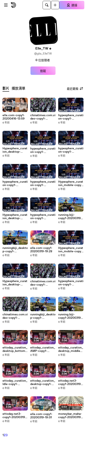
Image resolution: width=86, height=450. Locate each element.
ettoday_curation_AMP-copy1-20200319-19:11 (42, 349)
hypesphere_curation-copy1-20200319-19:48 (43, 216)
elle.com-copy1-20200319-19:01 (41, 415)
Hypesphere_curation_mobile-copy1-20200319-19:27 (70, 249)
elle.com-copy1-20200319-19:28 (41, 249)
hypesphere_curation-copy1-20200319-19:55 (70, 150)
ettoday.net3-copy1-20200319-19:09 (70, 382)
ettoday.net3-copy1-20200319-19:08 (14, 415)
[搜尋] (47, 5)
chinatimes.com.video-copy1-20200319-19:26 (43, 283)
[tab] (6, 88)
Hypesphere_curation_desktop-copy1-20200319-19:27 (15, 283)
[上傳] (55, 5)
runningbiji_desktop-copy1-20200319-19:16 (43, 316)
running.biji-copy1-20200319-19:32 (70, 216)
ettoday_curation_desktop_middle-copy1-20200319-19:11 (70, 349)
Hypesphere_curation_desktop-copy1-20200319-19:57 (15, 150)
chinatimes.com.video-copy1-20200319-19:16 (15, 316)
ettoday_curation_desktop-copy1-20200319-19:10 (42, 382)
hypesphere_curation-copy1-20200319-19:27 (70, 283)
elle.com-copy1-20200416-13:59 (14, 117)
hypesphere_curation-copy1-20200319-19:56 (43, 150)
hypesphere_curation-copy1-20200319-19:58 (70, 117)
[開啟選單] (6, 5)
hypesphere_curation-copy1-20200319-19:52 (15, 183)
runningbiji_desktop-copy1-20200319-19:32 (15, 249)
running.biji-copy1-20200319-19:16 (70, 316)
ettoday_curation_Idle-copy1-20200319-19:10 (15, 382)
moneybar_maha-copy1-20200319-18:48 (70, 415)
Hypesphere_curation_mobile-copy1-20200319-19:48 (70, 183)
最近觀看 (72, 89)
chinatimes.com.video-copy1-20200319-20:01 (43, 117)
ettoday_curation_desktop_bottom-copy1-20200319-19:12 (15, 349)
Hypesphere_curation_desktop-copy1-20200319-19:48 (15, 216)
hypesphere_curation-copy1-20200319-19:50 (43, 183)
